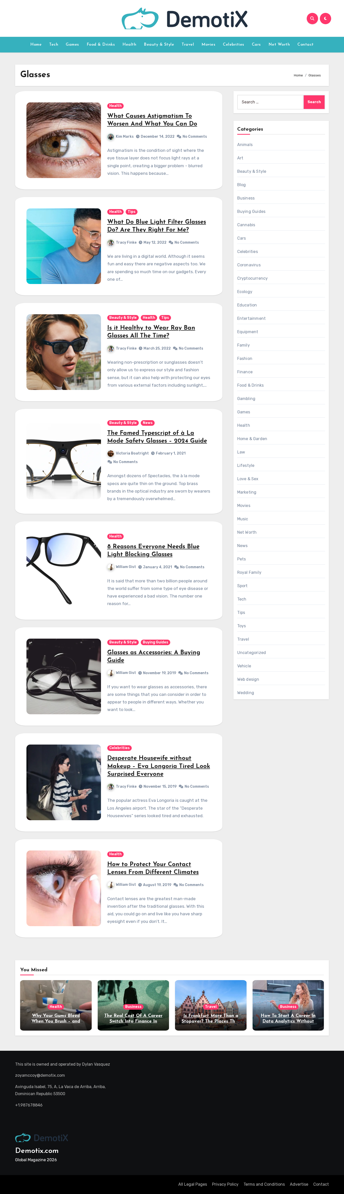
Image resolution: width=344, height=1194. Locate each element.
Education (247, 305)
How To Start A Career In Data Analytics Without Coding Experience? (288, 1021)
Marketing (247, 492)
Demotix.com (37, 1151)
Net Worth (279, 45)
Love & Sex (248, 478)
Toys (241, 625)
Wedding (245, 692)
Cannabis (246, 224)
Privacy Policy (225, 1184)
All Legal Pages (192, 1184)
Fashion (244, 358)
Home (36, 45)
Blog (241, 184)
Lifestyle (246, 465)
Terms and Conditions (264, 1184)
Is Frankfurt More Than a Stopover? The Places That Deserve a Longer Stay (211, 1021)
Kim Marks (125, 136)
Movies (208, 45)
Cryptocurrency (252, 278)
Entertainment (251, 318)
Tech (53, 45)
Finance (245, 371)
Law (241, 452)
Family (243, 345)
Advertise (299, 1184)
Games (72, 45)
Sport (242, 585)
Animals (245, 144)
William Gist (126, 567)
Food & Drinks (101, 45)
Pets (241, 559)
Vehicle (244, 666)
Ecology (244, 291)
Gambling (246, 398)
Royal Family (249, 572)
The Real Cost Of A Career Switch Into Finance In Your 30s (133, 1021)
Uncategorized (251, 652)
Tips (131, 212)
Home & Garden (252, 438)
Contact (305, 45)
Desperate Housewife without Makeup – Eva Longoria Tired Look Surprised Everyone (158, 766)
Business (246, 198)
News (148, 423)
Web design (248, 679)
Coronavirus (249, 265)
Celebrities (233, 45)
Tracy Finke (126, 242)
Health (129, 45)
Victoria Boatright (132, 453)
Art (240, 158)
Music (242, 519)
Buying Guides (155, 642)
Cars (256, 45)
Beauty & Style (159, 45)
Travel (188, 45)
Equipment (247, 331)
